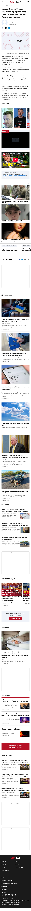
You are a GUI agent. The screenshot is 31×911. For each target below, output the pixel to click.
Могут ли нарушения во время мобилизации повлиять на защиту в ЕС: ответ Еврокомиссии (15, 321)
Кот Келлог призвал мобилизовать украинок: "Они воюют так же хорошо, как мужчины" (15, 457)
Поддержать (16, 618)
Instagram (23, 175)
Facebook (10, 175)
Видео (17, 861)
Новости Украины (11, 6)
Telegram (5, 175)
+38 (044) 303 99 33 (15, 747)
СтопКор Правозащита (7, 880)
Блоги (17, 864)
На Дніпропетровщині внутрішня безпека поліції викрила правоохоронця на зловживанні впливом (10, 251)
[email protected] (15, 904)
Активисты (4, 886)
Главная (3, 6)
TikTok (4, 177)
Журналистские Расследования (10, 883)
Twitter (18, 175)
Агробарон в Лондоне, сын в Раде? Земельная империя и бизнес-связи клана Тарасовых (15, 790)
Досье (3, 867)
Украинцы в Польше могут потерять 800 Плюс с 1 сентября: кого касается (14, 354)
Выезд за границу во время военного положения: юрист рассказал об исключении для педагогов (15, 388)
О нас (3, 877)
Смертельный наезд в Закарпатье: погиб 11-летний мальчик (15, 492)
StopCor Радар (5, 870)
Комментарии (8, 259)
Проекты (4, 861)
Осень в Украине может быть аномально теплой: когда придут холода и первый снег (15, 715)
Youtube (15, 175)
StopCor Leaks (7, 755)
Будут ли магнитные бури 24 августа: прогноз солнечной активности (13, 729)
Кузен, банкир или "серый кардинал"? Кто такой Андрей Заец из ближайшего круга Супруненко (15, 776)
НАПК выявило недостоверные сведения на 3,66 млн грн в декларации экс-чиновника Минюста (15, 701)
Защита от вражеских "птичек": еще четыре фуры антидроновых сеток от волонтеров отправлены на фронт (12, 600)
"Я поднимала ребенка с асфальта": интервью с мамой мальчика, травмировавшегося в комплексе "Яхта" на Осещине (15, 654)
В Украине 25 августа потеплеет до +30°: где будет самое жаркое (15, 424)
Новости (4, 864)
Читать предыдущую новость (9, 245)
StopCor (11, 21)
